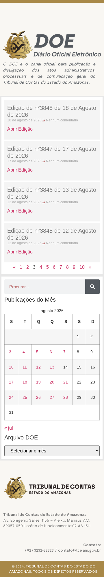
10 (82, 267)
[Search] (92, 286)
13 (52, 367)
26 (38, 397)
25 (25, 397)
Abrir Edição (20, 129)
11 (25, 367)
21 (65, 382)
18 (25, 382)
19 (38, 382)
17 (11, 382)
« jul (8, 428)
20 (52, 382)
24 (11, 397)
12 (38, 367)
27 (52, 397)
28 (65, 397)
